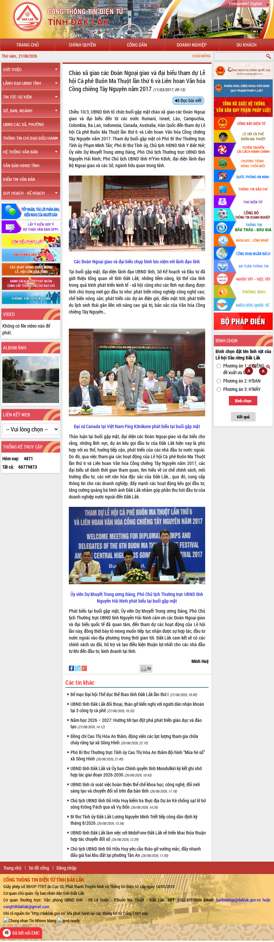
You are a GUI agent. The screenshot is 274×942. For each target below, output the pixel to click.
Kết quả (243, 417)
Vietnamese (238, 3)
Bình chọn (243, 401)
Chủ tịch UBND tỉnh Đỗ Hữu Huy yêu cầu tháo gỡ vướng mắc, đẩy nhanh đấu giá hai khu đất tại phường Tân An (136, 852)
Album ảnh (14, 347)
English (256, 3)
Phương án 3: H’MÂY (242, 389)
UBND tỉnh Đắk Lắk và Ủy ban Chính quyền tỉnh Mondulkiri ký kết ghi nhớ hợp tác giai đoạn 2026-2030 (136, 771)
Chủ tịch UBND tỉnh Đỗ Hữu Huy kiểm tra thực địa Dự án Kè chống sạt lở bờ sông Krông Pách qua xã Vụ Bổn (138, 803)
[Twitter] (78, 668)
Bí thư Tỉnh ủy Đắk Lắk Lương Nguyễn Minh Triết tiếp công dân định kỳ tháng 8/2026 (134, 819)
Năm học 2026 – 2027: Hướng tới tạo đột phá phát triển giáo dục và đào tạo (136, 723)
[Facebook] (72, 668)
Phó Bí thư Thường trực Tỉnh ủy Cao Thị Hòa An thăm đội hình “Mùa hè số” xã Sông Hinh (138, 755)
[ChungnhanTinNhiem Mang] (29, 920)
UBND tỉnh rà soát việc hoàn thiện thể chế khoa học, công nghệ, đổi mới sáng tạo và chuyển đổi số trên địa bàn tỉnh (135, 787)
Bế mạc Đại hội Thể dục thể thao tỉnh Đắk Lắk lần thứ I (134, 694)
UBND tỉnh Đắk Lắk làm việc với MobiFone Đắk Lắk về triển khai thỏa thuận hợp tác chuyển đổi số (138, 835)
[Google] (84, 668)
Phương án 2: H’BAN (242, 381)
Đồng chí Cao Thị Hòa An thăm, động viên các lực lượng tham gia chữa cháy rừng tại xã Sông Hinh (134, 739)
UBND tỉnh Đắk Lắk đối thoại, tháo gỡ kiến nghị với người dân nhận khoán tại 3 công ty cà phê (137, 707)
